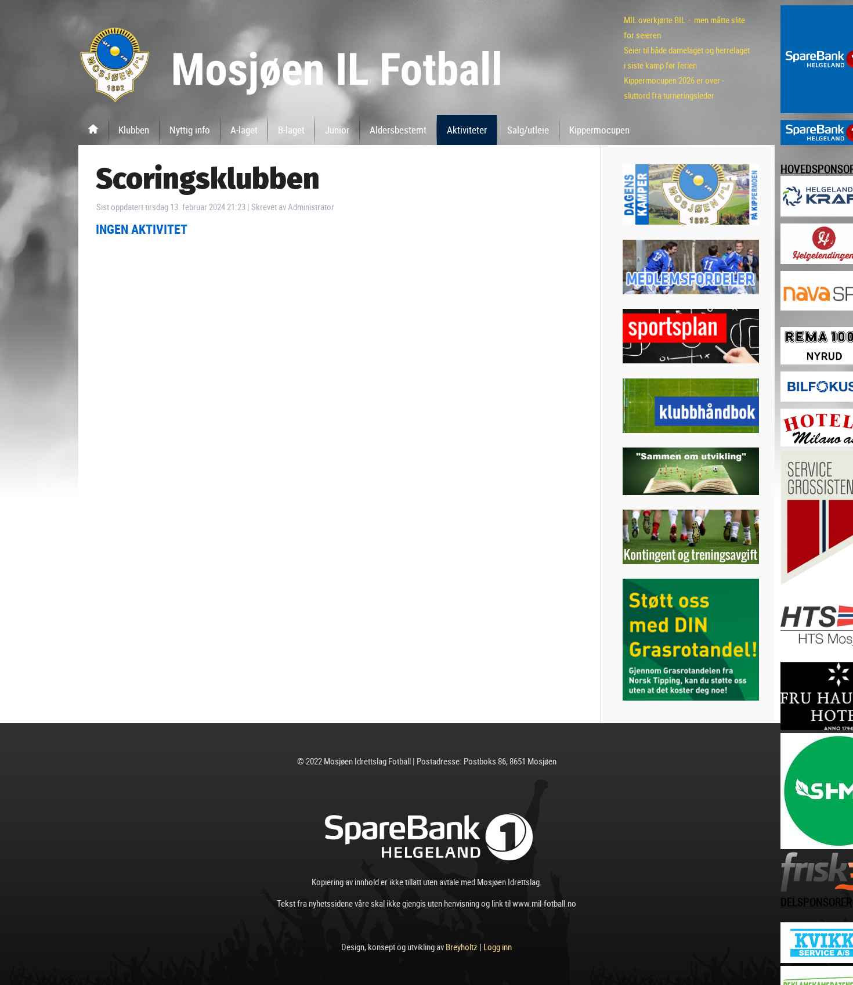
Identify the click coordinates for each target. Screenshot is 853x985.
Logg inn (497, 946)
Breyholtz (462, 946)
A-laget (244, 129)
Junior (337, 129)
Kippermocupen (599, 129)
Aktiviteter (467, 129)
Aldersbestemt (398, 129)
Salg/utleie (528, 129)
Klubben (133, 129)
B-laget (291, 129)
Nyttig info (189, 129)
